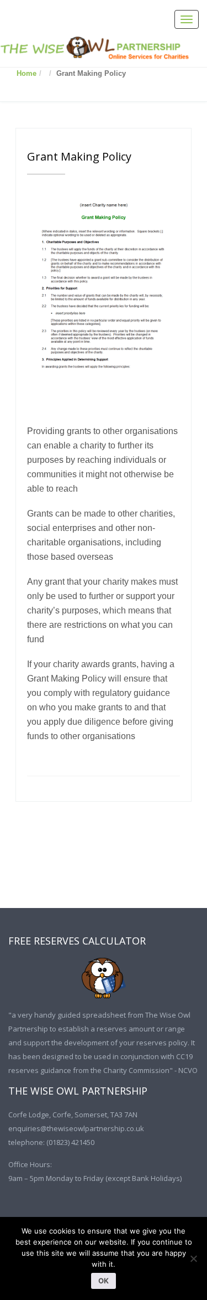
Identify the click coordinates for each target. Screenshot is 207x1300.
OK (103, 1280)
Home (26, 73)
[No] (193, 1258)
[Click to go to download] (103, 978)
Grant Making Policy (79, 156)
